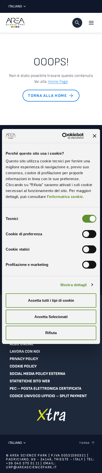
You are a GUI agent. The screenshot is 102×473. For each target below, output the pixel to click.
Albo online (21, 344)
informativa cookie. (66, 196)
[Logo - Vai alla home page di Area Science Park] (15, 23)
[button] (77, 23)
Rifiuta (51, 333)
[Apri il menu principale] (91, 23)
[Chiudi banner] (94, 136)
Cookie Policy (23, 366)
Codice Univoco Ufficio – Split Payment (48, 396)
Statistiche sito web (30, 381)
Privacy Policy (24, 359)
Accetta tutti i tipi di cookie (51, 300)
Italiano (15, 6)
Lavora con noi (25, 351)
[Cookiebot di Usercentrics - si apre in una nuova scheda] (63, 136)
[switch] (89, 234)
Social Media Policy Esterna (37, 373)
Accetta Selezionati (51, 317)
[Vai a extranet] (51, 414)
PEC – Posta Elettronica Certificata (45, 388)
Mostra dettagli (73, 285)
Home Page (58, 81)
